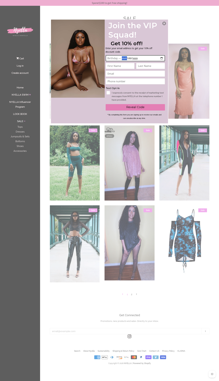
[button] (164, 23)
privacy (109, 136)
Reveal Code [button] (135, 107)
